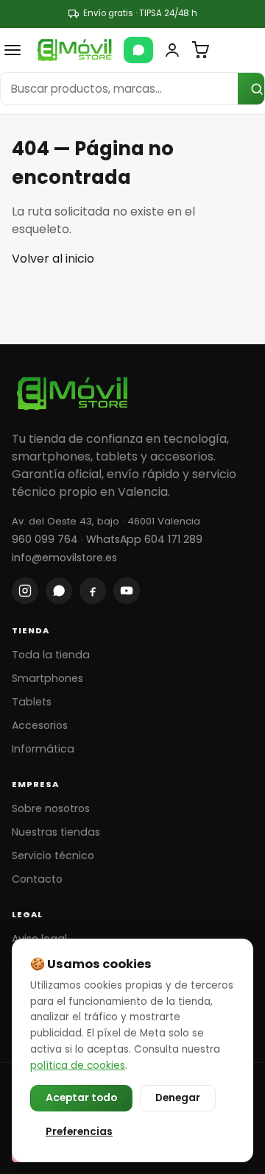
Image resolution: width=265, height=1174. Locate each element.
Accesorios (40, 725)
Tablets (32, 701)
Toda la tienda (51, 654)
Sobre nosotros (51, 808)
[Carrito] (200, 50)
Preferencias (79, 1132)
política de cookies (77, 1065)
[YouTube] (126, 590)
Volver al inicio (53, 258)
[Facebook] (93, 590)
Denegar (177, 1098)
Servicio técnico (53, 855)
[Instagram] (25, 590)
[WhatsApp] (138, 50)
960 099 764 (45, 539)
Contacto (37, 879)
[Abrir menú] (12, 50)
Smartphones (47, 678)
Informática (43, 748)
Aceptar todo (81, 1098)
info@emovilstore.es (64, 557)
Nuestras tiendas (56, 832)
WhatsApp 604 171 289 (144, 539)
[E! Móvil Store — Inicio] (74, 50)
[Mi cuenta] (172, 50)
